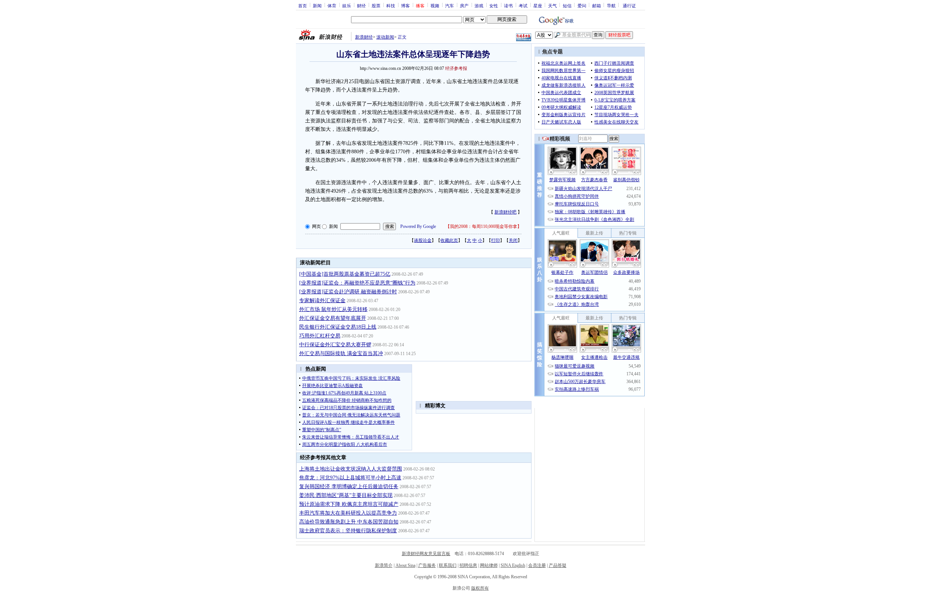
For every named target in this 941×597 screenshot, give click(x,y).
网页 (316, 226)
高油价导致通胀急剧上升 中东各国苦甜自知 (348, 522)
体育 (332, 5)
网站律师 (489, 565)
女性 (493, 5)
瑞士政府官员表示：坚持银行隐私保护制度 (348, 530)
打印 (495, 240)
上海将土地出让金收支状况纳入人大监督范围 (350, 469)
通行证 (629, 5)
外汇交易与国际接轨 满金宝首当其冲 (341, 353)
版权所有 (480, 588)
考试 (523, 5)
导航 (611, 5)
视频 (434, 5)
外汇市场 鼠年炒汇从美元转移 (333, 309)
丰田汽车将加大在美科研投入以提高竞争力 (348, 513)
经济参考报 (456, 68)
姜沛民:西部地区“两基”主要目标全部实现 (346, 495)
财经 (361, 5)
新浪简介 (384, 565)
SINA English (513, 565)
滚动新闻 (385, 37)
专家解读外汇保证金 (322, 300)
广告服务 (427, 565)
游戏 (479, 5)
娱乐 (346, 5)
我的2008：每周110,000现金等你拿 (483, 226)
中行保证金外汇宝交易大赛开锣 (335, 344)
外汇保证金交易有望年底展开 (332, 318)
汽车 (449, 5)
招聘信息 (468, 565)
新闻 (317, 5)
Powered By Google (418, 226)
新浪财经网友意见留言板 (426, 553)
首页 (302, 5)
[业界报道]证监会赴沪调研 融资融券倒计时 (348, 291)
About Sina (405, 565)
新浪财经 (364, 37)
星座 (537, 5)
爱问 (581, 5)
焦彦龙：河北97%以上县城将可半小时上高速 (350, 477)
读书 (508, 5)
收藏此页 (449, 240)
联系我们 (448, 565)
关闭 (513, 240)
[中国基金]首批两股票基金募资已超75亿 (344, 274)
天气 (552, 5)
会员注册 (537, 565)
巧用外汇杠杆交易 (319, 336)
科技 (390, 5)
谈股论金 (423, 240)
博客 (405, 5)
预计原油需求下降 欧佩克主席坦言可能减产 (348, 504)
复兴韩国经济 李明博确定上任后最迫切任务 (348, 486)
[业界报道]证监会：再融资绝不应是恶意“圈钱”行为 (357, 283)
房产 (464, 5)
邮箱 (596, 5)
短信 (567, 5)
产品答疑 (557, 565)
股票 (376, 5)
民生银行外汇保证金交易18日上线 (337, 327)
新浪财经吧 (505, 212)
